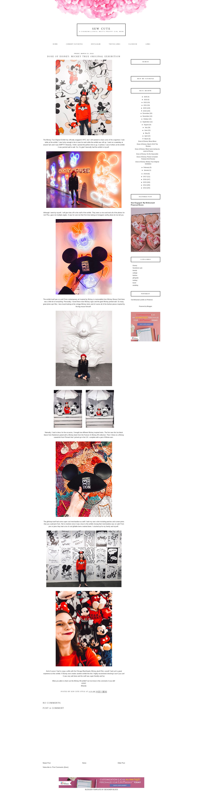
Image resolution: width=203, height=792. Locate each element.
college (135, 273)
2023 (145, 99)
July (146, 127)
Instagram (96, 44)
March (146, 139)
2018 (145, 174)
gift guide (136, 278)
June (146, 130)
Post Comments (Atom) (60, 767)
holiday (135, 280)
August (146, 125)
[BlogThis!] (99, 692)
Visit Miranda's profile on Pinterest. (142, 300)
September (146, 122)
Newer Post (47, 763)
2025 (145, 97)
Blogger (149, 306)
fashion (135, 275)
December (146, 113)
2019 (144, 111)
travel (134, 283)
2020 (144, 108)
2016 (144, 179)
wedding (135, 285)
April (145, 136)
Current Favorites (74, 44)
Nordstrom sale (137, 268)
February (146, 167)
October (145, 119)
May (146, 133)
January (146, 170)
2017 (144, 176)
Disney (135, 265)
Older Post (121, 763)
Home (55, 44)
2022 (145, 102)
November (146, 116)
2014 (144, 185)
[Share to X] (101, 692)
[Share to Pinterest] (106, 692)
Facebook (133, 44)
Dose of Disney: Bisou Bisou (147, 141)
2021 (145, 105)
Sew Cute (101, 28)
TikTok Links (114, 44)
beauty (135, 270)
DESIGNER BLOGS (111, 789)
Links (148, 44)
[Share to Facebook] (103, 692)
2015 (144, 182)
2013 (144, 188)
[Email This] (97, 692)
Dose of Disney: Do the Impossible (147, 154)
